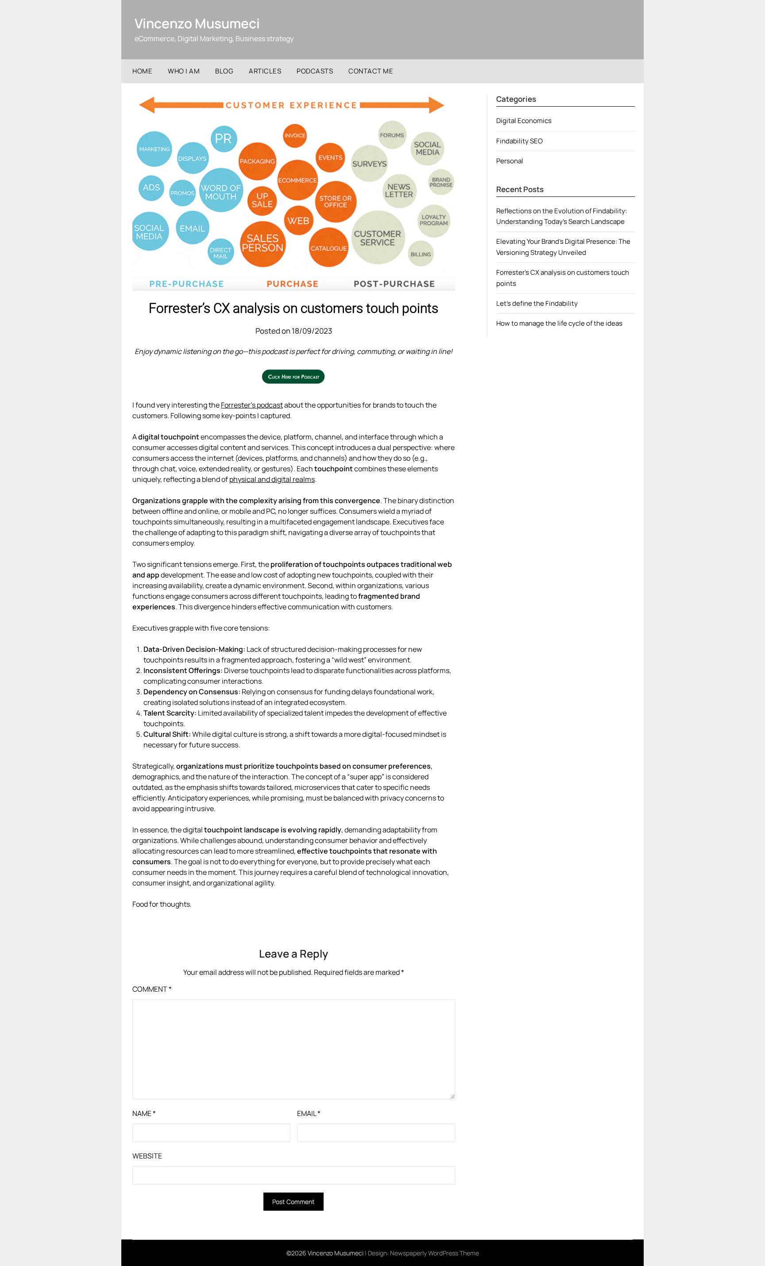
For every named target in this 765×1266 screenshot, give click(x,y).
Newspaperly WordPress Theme (434, 1253)
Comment (152, 989)
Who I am (184, 71)
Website (147, 1156)
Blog (224, 71)
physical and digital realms (272, 479)
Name (144, 1113)
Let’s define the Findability (537, 303)
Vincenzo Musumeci (197, 23)
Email (309, 1113)
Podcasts (315, 71)
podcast (270, 405)
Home (142, 71)
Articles (265, 71)
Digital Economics (524, 120)
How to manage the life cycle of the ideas (559, 323)
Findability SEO (519, 141)
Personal (509, 160)
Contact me (370, 71)
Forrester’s (239, 405)
